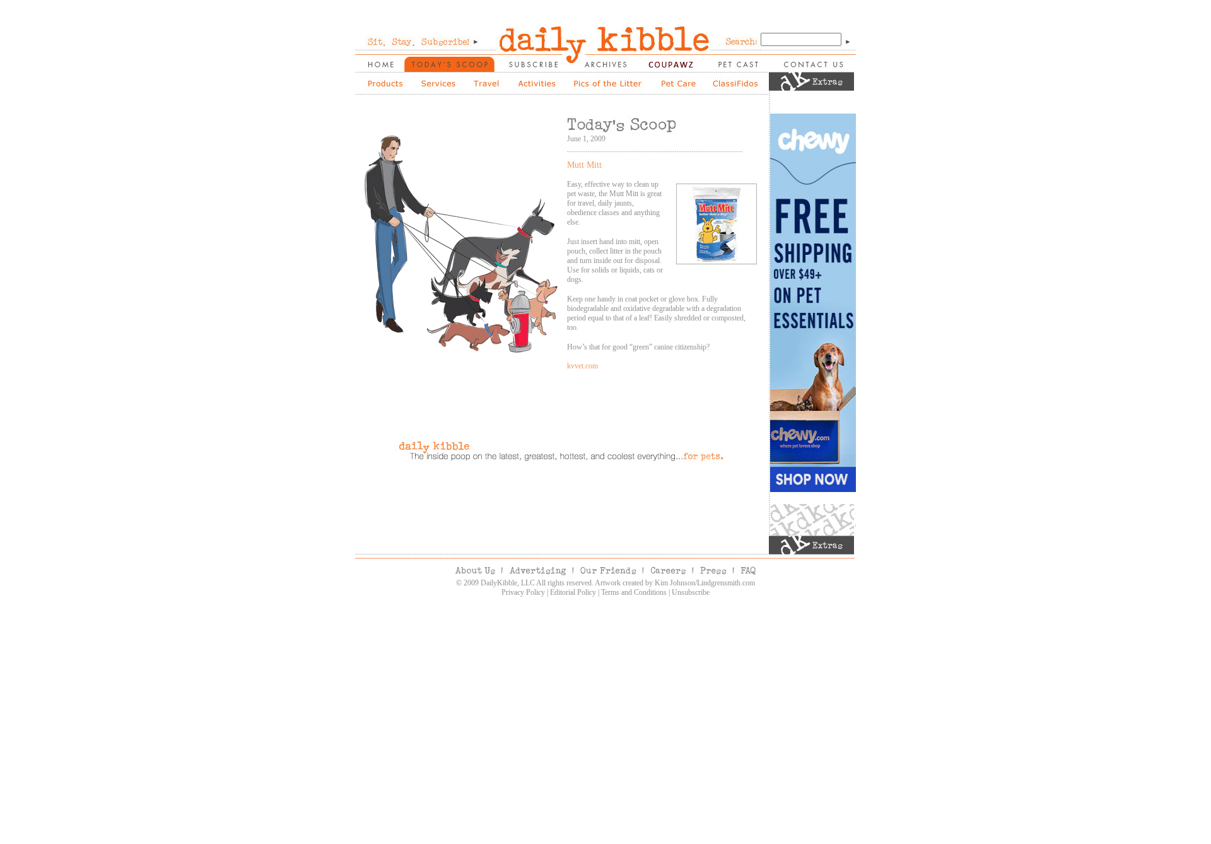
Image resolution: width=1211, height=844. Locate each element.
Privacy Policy (523, 592)
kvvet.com (582, 365)
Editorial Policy (573, 592)
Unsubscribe (691, 592)
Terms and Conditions (634, 592)
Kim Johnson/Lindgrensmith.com (705, 582)
